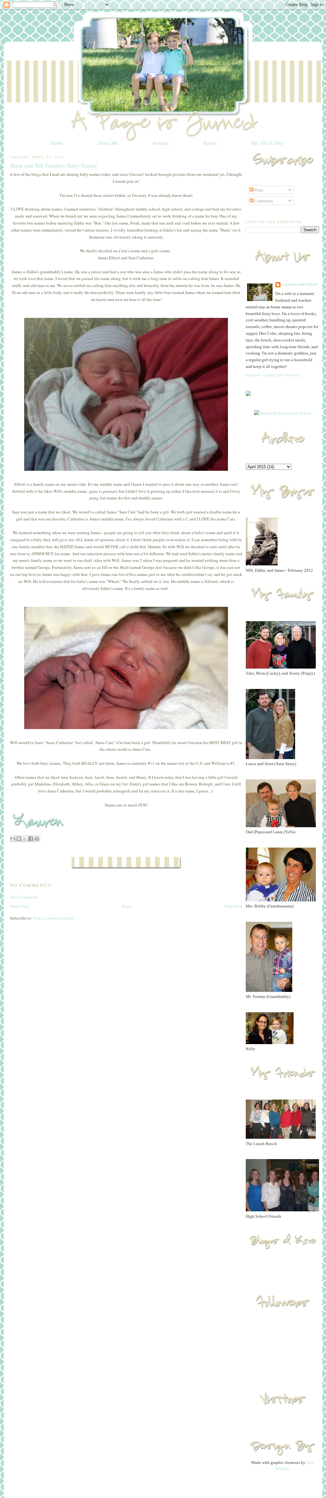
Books (209, 143)
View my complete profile (273, 375)
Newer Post (19, 906)
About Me (107, 143)
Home (56, 143)
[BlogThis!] (19, 838)
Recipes (161, 143)
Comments (263, 200)
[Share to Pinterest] (37, 838)
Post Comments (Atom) (53, 918)
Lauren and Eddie (300, 284)
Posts (258, 190)
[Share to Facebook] (31, 838)
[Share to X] (25, 838)
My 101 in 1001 (267, 143)
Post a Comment (24, 897)
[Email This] (13, 838)
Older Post (233, 906)
